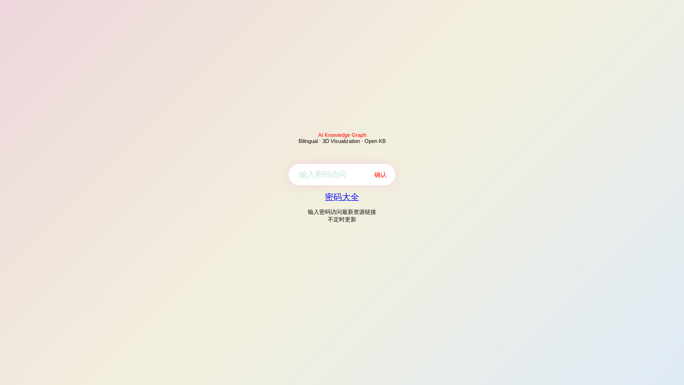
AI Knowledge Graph (342, 135)
